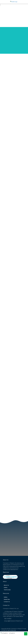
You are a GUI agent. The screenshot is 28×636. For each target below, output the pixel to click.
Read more (6, 572)
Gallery (5, 587)
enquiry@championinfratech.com (13, 621)
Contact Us (7, 601)
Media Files (7, 599)
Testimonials (7, 589)
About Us (6, 585)
